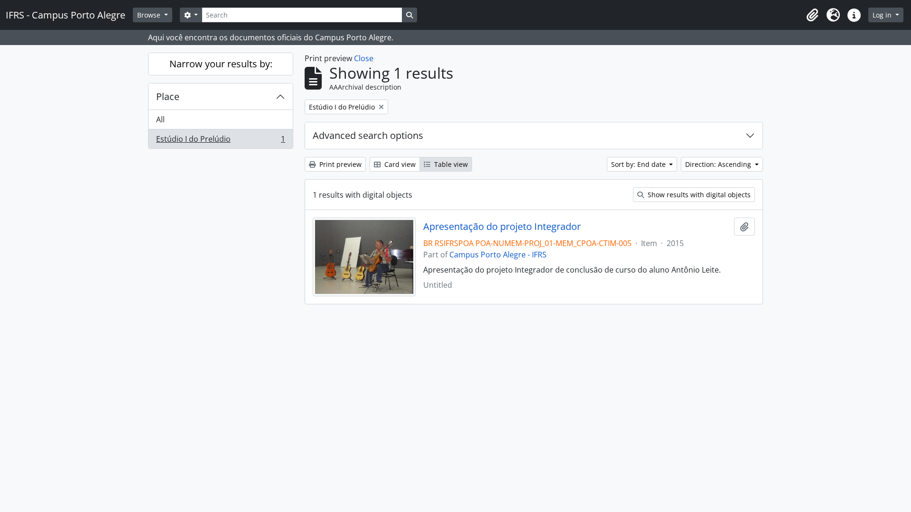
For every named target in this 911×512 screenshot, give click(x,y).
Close (363, 58)
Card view (399, 164)
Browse (149, 14)
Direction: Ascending (719, 164)
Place (167, 96)
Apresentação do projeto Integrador (502, 226)
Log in (883, 14)
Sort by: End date (639, 164)
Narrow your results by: (220, 63)
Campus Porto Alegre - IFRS (498, 254)
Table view (450, 164)
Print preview (339, 164)
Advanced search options (368, 135)
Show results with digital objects (698, 194)
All (160, 119)
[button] (812, 15)
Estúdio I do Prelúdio (220, 141)
